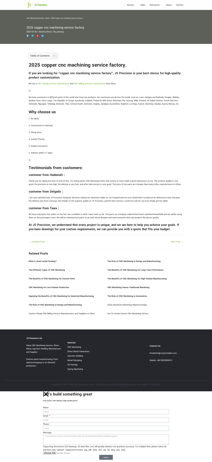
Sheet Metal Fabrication (78, 351)
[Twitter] (32, 35)
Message (47, 432)
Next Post (177, 241)
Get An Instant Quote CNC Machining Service (127, 313)
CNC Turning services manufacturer (53, 83)
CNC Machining (74, 347)
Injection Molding (75, 355)
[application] (135, 5)
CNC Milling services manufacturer (89, 83)
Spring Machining (75, 369)
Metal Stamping (74, 360)
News (48, 18)
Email (46, 415)
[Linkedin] (42, 35)
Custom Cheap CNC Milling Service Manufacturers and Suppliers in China (62, 313)
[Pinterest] (37, 35)
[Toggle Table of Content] (53, 56)
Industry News (45, 31)
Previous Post (37, 241)
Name (45, 407)
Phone (46, 424)
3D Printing (72, 364)
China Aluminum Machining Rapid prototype (127, 304)
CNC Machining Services (35, 18)
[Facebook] (27, 35)
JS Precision (40, 5)
